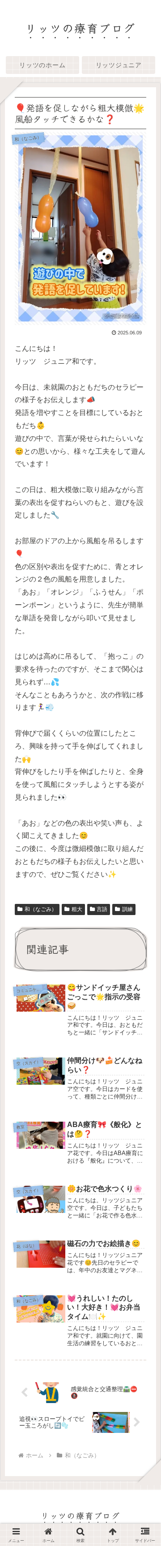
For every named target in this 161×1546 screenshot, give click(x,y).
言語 (102, 909)
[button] (142, 1264)
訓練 (127, 909)
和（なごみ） (41, 909)
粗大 (77, 909)
